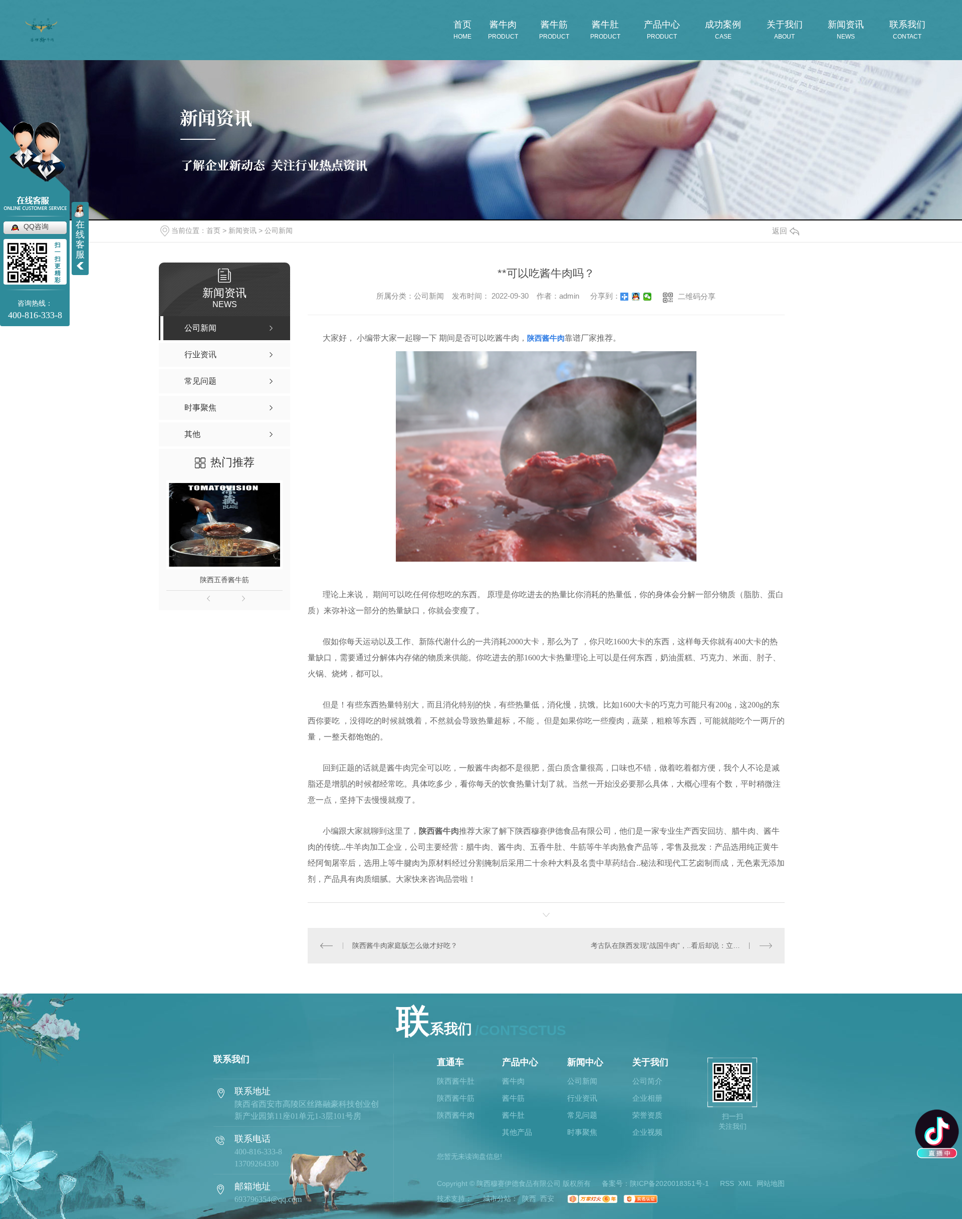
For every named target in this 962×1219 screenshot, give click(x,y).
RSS (727, 1183)
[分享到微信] (647, 297)
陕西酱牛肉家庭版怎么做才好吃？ (404, 945)
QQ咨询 (36, 226)
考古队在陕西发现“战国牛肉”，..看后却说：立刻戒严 (672, 945)
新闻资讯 (242, 230)
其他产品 (517, 1132)
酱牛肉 (513, 1081)
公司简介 (647, 1081)
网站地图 (771, 1183)
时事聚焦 (582, 1132)
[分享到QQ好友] (636, 297)
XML (745, 1183)
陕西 (529, 1198)
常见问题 (582, 1115)
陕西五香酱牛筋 (224, 580)
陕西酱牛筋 (455, 1098)
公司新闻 (279, 230)
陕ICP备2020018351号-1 (669, 1183)
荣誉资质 (647, 1115)
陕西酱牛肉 (455, 1115)
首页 (213, 230)
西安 (547, 1198)
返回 (779, 230)
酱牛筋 (513, 1098)
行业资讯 (582, 1098)
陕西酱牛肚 (455, 1081)
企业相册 (647, 1098)
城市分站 (497, 1198)
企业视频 (647, 1132)
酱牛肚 (513, 1115)
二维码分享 (696, 296)
